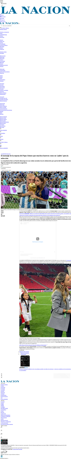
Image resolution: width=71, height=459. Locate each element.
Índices (1, 48)
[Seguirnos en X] (1, 430)
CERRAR (1, 0)
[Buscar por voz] (69, 26)
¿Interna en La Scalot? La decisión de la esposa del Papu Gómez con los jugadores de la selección (39, 215)
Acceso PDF (2, 103)
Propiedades (2, 44)
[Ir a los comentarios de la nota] (3, 211)
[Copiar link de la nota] (1, 214)
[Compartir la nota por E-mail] (4, 216)
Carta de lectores (3, 108)
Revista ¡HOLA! (3, 118)
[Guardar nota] (1, 211)
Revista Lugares (3, 119)
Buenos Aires (2, 55)
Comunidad (2, 61)
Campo (1, 42)
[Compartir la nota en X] (3, 216)
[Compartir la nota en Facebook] (1, 216)
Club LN (3, 20)
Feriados (2, 89)
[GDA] (4, 453)
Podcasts (2, 91)
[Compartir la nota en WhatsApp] (3, 212)
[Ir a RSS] (1, 437)
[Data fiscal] (1, 457)
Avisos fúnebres (3, 106)
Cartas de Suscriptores (5, 71)
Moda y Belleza (3, 93)
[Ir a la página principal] (35, 13)
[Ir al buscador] (2, 5)
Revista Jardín (3, 123)
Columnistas (2, 70)
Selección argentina (25, 353)
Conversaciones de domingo (6, 110)
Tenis (1, 78)
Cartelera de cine (3, 98)
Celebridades (23, 354)
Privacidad (20, 449)
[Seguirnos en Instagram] (1, 434)
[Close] (1, 374)
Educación (2, 58)
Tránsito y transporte (4, 32)
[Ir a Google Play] (4, 441)
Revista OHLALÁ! (3, 116)
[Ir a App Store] (4, 444)
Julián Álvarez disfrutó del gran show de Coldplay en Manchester (32, 345)
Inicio (2, 15)
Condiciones (15, 449)
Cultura (1, 59)
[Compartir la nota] (1, 212)
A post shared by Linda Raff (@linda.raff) (38, 257)
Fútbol (1, 75)
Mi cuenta (3, 21)
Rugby (1, 77)
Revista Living (3, 120)
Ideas (1, 112)
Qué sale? (2, 96)
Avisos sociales (3, 107)
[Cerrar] (19, 23)
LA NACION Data (3, 34)
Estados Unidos (3, 52)
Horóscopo (2, 87)
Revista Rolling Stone (4, 122)
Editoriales (2, 69)
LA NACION (3, 153)
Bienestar (2, 62)
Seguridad (2, 57)
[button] (35, 85)
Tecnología (2, 86)
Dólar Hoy (2, 41)
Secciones (3, 16)
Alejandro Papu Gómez (24, 351)
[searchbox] (35, 25)
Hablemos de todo (4, 65)
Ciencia (1, 63)
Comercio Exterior (4, 45)
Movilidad (2, 46)
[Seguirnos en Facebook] (1, 427)
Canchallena (2, 79)
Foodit (2, 18)
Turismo (1, 85)
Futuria (1, 40)
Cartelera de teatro (4, 99)
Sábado (1, 111)
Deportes (8, 153)
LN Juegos (2, 83)
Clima (1, 33)
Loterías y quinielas (4, 90)
